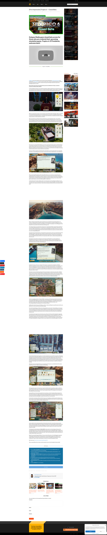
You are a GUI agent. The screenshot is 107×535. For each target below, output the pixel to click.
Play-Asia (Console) (37, 440)
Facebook (74, 533)
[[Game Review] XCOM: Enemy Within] (71, 109)
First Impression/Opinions (56, 11)
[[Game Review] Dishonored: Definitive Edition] (71, 126)
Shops (46, 4)
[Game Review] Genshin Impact (69, 16)
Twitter (71, 533)
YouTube (77, 533)
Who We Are (30, 0)
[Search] (77, 4)
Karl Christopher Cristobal (33, 11)
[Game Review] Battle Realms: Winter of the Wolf (69, 51)
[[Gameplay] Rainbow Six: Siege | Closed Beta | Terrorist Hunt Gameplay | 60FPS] (58, 488)
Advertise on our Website (36, 0)
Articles (33, 4)
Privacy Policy (97, 533)
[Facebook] (76, 1)
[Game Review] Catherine (68, 31)
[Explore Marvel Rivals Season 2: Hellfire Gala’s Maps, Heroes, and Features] (71, 99)
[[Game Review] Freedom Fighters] (71, 117)
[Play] (46, 55)
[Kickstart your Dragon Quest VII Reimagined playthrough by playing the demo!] (71, 90)
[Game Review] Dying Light (68, 36)
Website (30, 513)
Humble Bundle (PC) (44, 440)
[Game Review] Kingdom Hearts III (71, 13)
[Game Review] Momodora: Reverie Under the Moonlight (69, 46)
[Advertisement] (46, 74)
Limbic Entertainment (55, 80)
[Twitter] (75, 1)
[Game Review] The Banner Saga (69, 41)
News (37, 4)
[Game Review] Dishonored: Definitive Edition (68, 21)
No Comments (44, 11)
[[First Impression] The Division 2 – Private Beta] (41, 488)
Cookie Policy (93, 533)
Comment (30, 499)
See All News (75, 73)
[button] (105, 525)
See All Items (75, 100)
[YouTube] (77, 1)
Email (30, 510)
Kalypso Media (35, 81)
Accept (90, 531)
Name (30, 507)
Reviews (42, 4)
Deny (101, 531)
